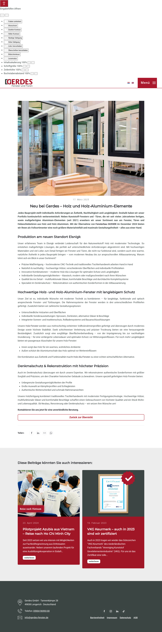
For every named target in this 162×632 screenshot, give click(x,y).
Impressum (112, 617)
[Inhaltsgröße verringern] (29, 62)
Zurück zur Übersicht (81, 417)
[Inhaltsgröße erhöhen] (33, 62)
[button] (147, 83)
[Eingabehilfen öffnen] (4, 3)
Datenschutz (125, 617)
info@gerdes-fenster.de (36, 617)
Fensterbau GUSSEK (106, 224)
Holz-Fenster (32, 326)
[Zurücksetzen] (2, 15)
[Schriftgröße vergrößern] (28, 66)
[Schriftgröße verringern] (24, 66)
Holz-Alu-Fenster (81, 357)
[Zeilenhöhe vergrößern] (27, 70)
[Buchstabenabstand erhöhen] (36, 73)
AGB (136, 617)
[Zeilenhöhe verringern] (23, 70)
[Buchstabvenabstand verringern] (32, 73)
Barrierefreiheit (97, 617)
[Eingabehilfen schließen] (7, 15)
